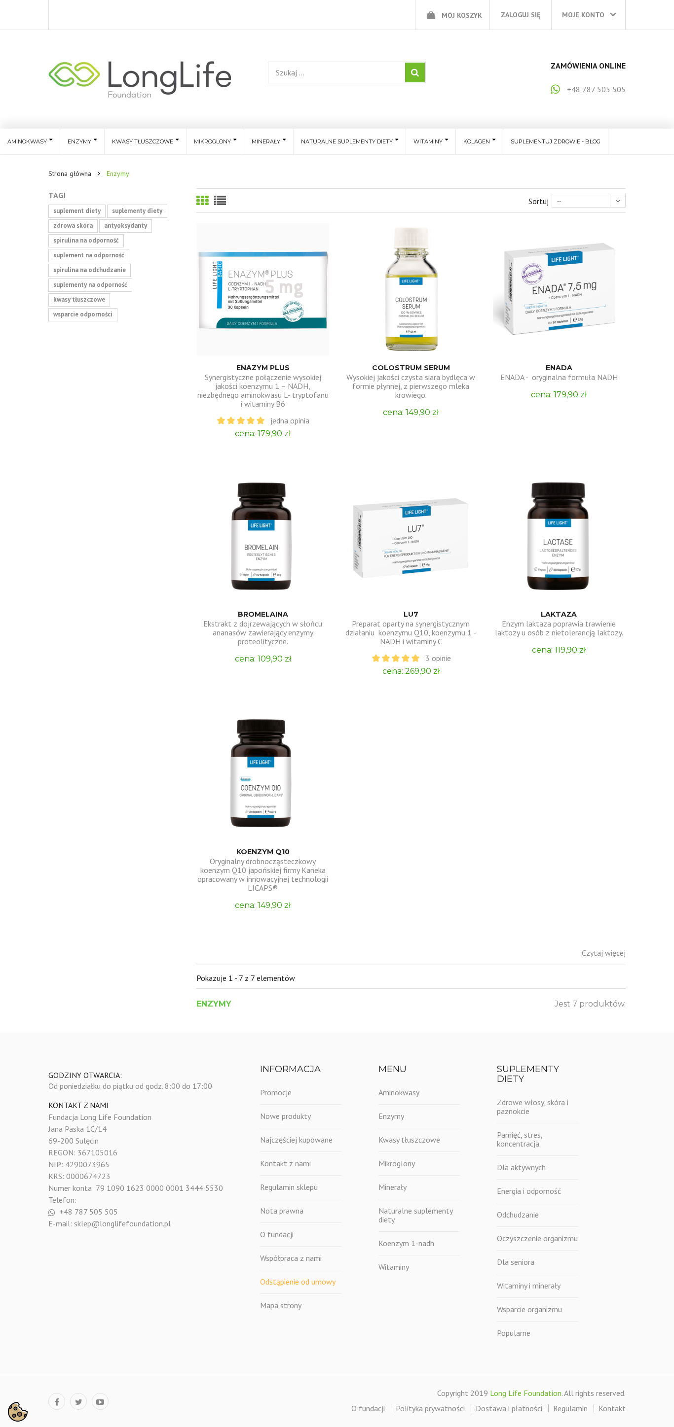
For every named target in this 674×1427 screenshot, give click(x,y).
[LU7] (411, 536)
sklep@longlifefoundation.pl (122, 1223)
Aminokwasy (398, 1092)
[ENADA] (559, 289)
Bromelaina (263, 614)
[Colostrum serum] (411, 289)
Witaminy (393, 1267)
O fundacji (277, 1234)
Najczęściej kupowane (296, 1140)
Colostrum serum (411, 367)
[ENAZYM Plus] (263, 289)
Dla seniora (515, 1262)
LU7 (411, 614)
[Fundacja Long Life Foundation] (139, 79)
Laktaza (559, 614)
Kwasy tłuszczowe (409, 1140)
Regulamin (570, 1408)
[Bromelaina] (263, 536)
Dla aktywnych (521, 1167)
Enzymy (391, 1116)
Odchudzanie (518, 1214)
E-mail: (61, 1223)
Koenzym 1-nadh (406, 1243)
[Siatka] (202, 201)
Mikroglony (396, 1163)
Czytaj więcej (604, 952)
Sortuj (538, 201)
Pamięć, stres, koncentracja (519, 1139)
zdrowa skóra (73, 225)
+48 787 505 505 (596, 89)
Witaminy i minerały (529, 1285)
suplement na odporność (88, 255)
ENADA (559, 367)
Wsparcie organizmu (529, 1309)
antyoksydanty (125, 225)
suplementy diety (137, 211)
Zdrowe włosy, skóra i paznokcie (532, 1106)
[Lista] (220, 201)
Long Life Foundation (526, 1393)
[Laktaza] (559, 536)
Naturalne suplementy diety (415, 1215)
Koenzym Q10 (263, 851)
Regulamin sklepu (289, 1187)
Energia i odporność (529, 1191)
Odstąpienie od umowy (298, 1282)
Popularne (513, 1333)
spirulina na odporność (86, 240)
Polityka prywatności (430, 1408)
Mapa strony (280, 1305)
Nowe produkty (285, 1116)
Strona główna (69, 173)
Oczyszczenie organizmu (537, 1238)
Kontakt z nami (285, 1163)
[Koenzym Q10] (263, 773)
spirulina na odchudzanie (89, 270)
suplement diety (77, 211)
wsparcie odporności (82, 314)
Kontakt (612, 1408)
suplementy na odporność (90, 284)
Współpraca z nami (291, 1258)
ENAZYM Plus (263, 367)
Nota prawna (281, 1211)
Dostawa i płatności (509, 1408)
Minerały (392, 1187)
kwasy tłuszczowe (79, 299)
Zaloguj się (520, 14)
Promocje (276, 1092)
